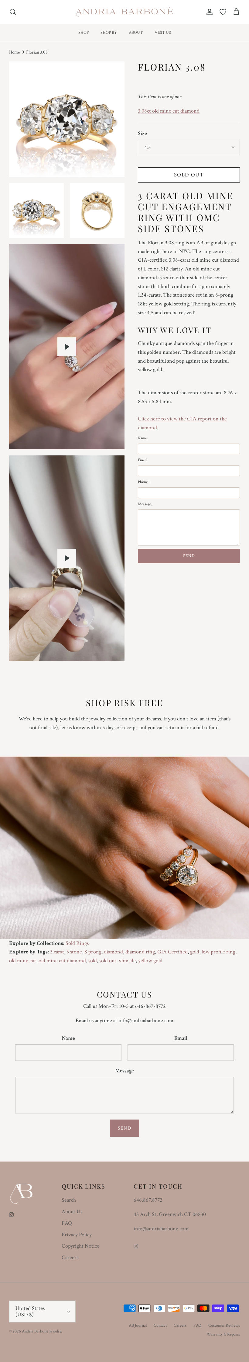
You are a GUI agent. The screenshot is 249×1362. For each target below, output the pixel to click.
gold (194, 951)
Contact (160, 1325)
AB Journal (138, 1325)
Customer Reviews (224, 1325)
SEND (189, 556)
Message (124, 1070)
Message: (145, 504)
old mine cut (22, 960)
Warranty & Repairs (223, 1334)
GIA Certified (172, 951)
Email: (143, 460)
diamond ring (140, 951)
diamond (113, 951)
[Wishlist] (223, 12)
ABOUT (136, 32)
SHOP (83, 32)
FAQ (67, 1223)
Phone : (143, 482)
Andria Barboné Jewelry (41, 1331)
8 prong (92, 951)
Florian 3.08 (37, 52)
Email (180, 1038)
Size (142, 133)
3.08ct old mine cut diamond (169, 110)
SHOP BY (109, 32)
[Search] (12, 12)
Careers (70, 1257)
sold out (107, 960)
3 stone (74, 951)
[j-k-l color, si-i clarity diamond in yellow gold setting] (66, 346)
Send (124, 1128)
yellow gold (150, 960)
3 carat (57, 951)
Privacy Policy (77, 1234)
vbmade (127, 960)
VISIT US (163, 32)
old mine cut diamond (62, 960)
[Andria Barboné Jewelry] (124, 12)
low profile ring (218, 951)
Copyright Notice (80, 1245)
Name (68, 1038)
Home (14, 52)
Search (69, 1200)
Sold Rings (77, 943)
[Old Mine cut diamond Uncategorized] (66, 558)
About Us (72, 1211)
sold (92, 960)
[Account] (208, 12)
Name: (143, 438)
